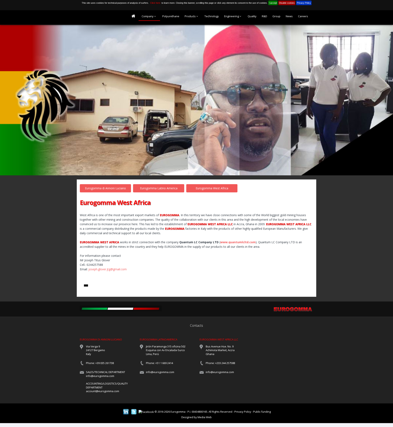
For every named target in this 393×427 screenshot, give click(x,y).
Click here (155, 3)
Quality (252, 16)
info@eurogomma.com (100, 376)
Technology (211, 16)
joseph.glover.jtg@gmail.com (107, 269)
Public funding (262, 411)
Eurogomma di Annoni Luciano (105, 188)
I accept (273, 3)
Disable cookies (287, 3)
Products (190, 16)
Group (276, 16)
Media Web (205, 417)
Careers (303, 16)
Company (148, 16)
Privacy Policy (304, 3)
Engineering (231, 16)
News (289, 16)
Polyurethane (170, 16)
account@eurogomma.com (102, 391)
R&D (264, 16)
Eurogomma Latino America (158, 188)
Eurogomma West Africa (212, 188)
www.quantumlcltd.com (238, 242)
